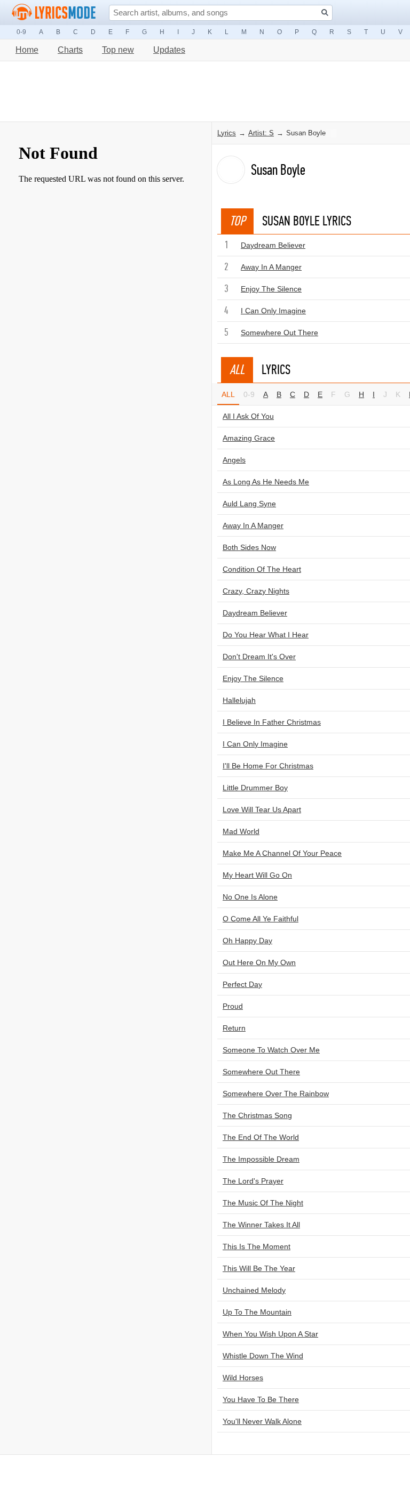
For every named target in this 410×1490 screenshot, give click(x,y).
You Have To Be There (261, 1399)
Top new (118, 49)
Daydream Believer (273, 245)
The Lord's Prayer (253, 1181)
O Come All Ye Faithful (260, 918)
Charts (70, 49)
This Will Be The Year (259, 1268)
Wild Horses (243, 1377)
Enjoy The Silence (271, 289)
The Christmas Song (257, 1115)
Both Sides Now (249, 547)
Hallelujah (239, 700)
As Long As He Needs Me (266, 481)
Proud (233, 1006)
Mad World (241, 831)
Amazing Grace (249, 438)
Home (26, 49)
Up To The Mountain (257, 1312)
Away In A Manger (271, 267)
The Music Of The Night (263, 1203)
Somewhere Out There (279, 332)
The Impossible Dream (261, 1159)
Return (234, 1028)
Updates (169, 49)
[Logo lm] (54, 12)
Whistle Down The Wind (263, 1355)
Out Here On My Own (259, 962)
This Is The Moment (256, 1246)
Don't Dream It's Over (259, 656)
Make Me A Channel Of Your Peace (282, 853)
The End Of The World (261, 1137)
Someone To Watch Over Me (271, 1050)
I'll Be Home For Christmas (268, 766)
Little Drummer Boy (255, 787)
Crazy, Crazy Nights (256, 591)
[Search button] (325, 12)
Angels (234, 460)
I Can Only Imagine (273, 310)
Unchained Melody (254, 1290)
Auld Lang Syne (249, 503)
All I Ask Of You (248, 416)
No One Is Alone (250, 897)
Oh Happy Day (247, 940)
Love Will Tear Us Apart (262, 809)
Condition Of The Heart (262, 569)
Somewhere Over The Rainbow (276, 1093)
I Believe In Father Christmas (272, 722)
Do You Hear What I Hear (266, 634)
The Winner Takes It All (261, 1224)
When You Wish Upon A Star (270, 1334)
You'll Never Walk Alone (262, 1421)
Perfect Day (242, 984)
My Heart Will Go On (257, 875)
